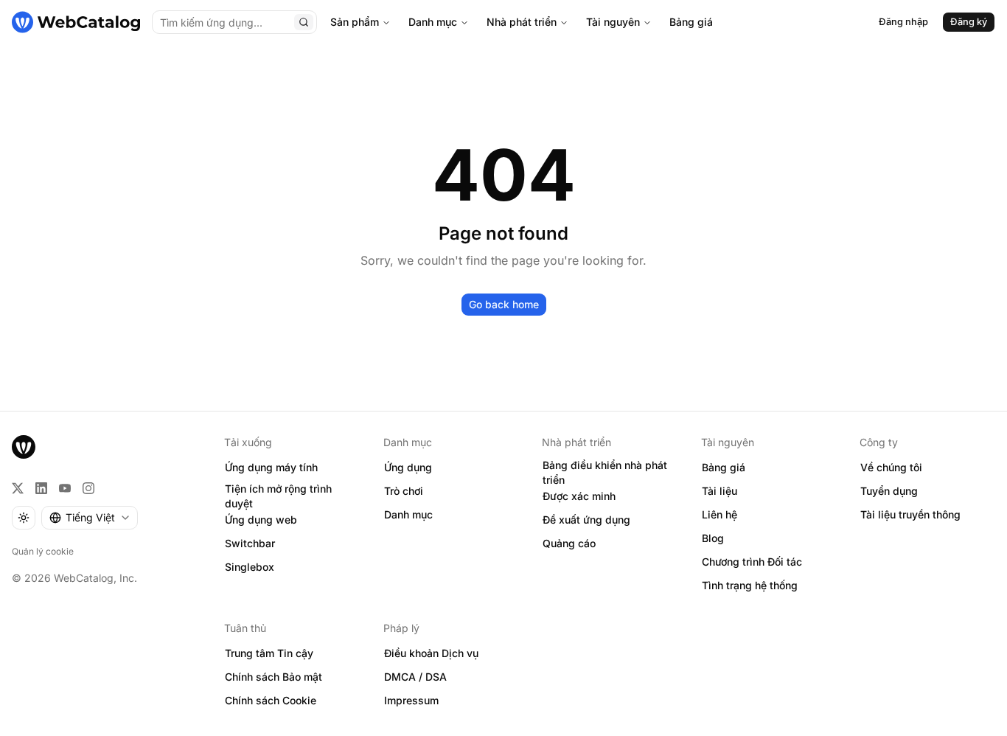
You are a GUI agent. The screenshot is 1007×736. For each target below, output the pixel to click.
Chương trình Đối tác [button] (752, 561)
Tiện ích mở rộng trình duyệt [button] (278, 496)
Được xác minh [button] (579, 496)
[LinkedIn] (41, 488)
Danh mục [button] (408, 514)
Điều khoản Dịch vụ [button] (431, 653)
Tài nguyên (613, 21)
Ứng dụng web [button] (261, 519)
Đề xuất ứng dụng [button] (586, 519)
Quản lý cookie (43, 551)
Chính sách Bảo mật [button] (273, 676)
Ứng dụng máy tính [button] (271, 467)
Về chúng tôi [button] (891, 467)
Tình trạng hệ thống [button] (750, 585)
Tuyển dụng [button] (889, 491)
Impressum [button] (411, 700)
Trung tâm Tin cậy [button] (269, 653)
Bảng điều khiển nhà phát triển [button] (605, 473)
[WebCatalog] (23, 447)
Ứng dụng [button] (408, 467)
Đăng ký (968, 21)
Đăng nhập (903, 21)
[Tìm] (303, 22)
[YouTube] (65, 488)
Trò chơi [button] (403, 491)
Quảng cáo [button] (569, 543)
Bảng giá (691, 21)
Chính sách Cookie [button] (270, 700)
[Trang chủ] (76, 22)
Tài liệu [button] (719, 491)
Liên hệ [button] (719, 514)
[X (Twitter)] (18, 488)
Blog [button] (713, 538)
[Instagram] (88, 488)
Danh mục (432, 21)
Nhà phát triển (522, 21)
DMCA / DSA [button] (415, 676)
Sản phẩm (354, 21)
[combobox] (89, 518)
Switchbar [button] (250, 543)
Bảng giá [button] (723, 467)
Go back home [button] (504, 304)
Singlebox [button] (249, 566)
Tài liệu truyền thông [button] (910, 514)
